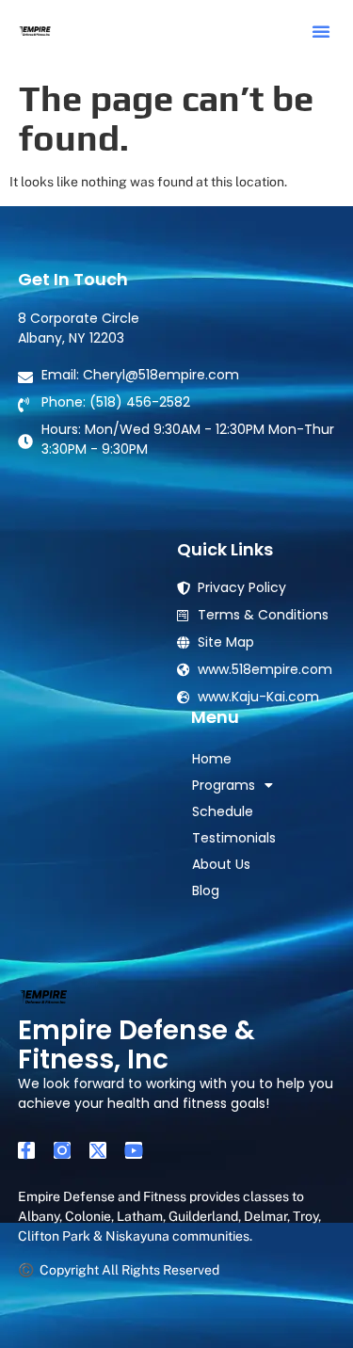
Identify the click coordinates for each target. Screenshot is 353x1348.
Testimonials (234, 837)
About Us (221, 864)
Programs (223, 785)
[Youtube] (133, 1150)
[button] (321, 31)
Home (212, 758)
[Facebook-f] (26, 1150)
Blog (205, 890)
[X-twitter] (97, 1150)
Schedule (222, 811)
